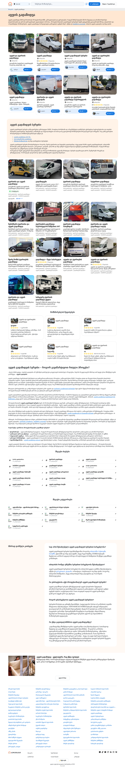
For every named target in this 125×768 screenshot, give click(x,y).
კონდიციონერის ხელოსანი (99, 737)
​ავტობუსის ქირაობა (69, 731)
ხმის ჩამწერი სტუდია (15, 737)
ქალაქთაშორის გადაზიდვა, (23, 139)
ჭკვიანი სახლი (40, 725)
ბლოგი (76, 753)
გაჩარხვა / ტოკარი (42, 692)
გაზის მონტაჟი (68, 692)
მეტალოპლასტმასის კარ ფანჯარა (19, 722)
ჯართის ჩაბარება (41, 713)
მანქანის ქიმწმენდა (97, 740)
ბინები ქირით (12, 743)
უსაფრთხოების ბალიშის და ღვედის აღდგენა (104, 707)
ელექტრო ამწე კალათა (98, 728)
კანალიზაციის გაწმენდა (98, 719)
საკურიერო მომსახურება (16, 716)
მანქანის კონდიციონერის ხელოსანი (75, 710)
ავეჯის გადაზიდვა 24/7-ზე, (22, 137)
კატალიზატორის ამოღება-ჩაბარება (47, 704)
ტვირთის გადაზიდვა (26, 421)
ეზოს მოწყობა (40, 719)
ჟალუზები (11, 728)
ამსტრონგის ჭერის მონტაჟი (17, 725)
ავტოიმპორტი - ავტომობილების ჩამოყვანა (49, 701)
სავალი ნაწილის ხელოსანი (100, 689)
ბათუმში (52, 554)
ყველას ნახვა (62, 678)
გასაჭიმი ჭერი (67, 722)
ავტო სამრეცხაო (41, 698)
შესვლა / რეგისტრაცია (108, 4)
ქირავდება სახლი (41, 743)
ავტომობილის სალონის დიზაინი (73, 695)
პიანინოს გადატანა (79, 24)
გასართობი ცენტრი (97, 731)
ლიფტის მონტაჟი (69, 725)
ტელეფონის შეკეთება (15, 740)
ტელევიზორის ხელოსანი (71, 737)
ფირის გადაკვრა (68, 698)
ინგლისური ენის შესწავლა (71, 728)
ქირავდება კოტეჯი (14, 746)
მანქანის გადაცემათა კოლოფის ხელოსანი (76, 689)
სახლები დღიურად (97, 743)
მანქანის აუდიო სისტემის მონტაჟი (102, 710)
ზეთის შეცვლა (95, 695)
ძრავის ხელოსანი (14, 689)
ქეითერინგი (12, 734)
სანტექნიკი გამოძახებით (71, 719)
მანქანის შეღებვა (13, 695)
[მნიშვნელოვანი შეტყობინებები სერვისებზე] (86, 4)
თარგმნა (66, 734)
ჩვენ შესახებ (54, 753)
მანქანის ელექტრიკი (42, 707)
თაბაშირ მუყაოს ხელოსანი (44, 722)
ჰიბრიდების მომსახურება (99, 704)
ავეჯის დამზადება (69, 716)
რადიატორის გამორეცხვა (71, 701)
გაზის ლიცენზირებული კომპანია (101, 725)
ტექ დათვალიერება (14, 710)
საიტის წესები (54, 756)
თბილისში (94, 551)
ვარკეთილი (60, 571)
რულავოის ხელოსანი (15, 704)
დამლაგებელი (13, 713)
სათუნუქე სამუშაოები (15, 701)
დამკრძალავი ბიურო (42, 737)
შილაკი (38, 731)
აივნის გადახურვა (41, 728)
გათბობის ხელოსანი (15, 719)
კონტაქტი (76, 756)
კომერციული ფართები (43, 746)
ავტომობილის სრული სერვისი (18, 698)
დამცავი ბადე (40, 734)
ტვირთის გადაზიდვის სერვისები (64, 388)
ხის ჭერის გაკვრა (96, 722)
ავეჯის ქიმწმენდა (68, 740)
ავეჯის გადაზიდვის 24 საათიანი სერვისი (80, 413)
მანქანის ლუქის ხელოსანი (44, 710)
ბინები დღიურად (68, 743)
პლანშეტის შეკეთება (42, 740)
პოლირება (11, 692)
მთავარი (10, 9)
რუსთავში (102, 551)
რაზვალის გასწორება (70, 704)
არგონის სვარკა (96, 692)
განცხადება (95, 4)
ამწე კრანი (11, 731)
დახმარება (31, 756)
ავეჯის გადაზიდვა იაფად (32, 440)
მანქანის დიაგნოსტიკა (43, 689)
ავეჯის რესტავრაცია (97, 716)
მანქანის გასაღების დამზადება (101, 701)
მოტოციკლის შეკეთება (43, 695)
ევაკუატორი (67, 713)
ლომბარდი (94, 734)
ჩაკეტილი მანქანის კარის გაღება (19, 707)
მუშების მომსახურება (20, 141)
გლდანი (69, 571)
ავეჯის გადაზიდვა (96, 713)
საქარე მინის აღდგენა (98, 698)
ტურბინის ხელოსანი (69, 707)
